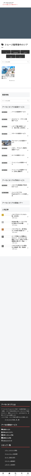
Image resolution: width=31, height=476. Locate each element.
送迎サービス (6, 429)
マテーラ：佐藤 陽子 (10, 461)
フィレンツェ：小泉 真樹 (11, 454)
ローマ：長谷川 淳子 (10, 457)
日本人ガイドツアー (8, 432)
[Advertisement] (15, 23)
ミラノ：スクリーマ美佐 (11, 450)
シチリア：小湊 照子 (10, 464)
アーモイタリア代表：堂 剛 (12, 419)
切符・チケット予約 (8, 435)
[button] (20, 56)
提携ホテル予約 (7, 438)
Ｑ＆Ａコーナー (7, 440)
